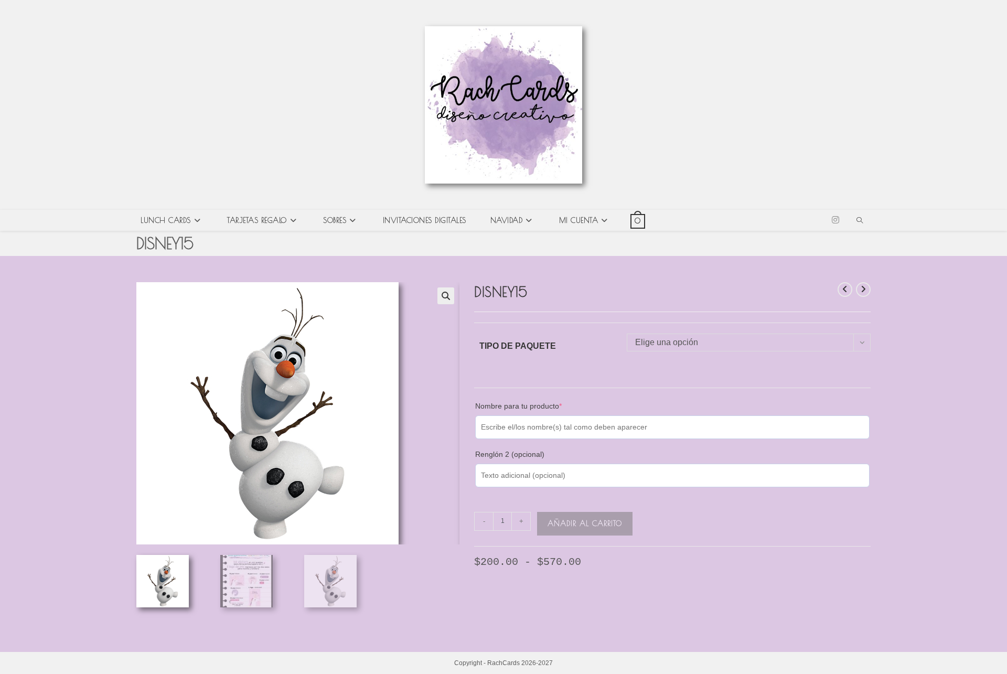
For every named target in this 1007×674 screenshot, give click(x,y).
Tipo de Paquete (517, 345)
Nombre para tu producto (534, 405)
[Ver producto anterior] (845, 289)
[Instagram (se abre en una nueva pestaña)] (835, 220)
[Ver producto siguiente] (863, 289)
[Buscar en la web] (859, 221)
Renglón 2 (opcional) (509, 454)
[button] (445, 295)
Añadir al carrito (585, 523)
